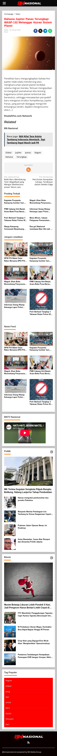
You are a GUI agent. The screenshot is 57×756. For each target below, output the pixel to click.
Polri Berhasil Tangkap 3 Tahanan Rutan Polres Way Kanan (15, 219)
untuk (8, 702)
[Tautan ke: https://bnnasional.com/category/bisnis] (51, 557)
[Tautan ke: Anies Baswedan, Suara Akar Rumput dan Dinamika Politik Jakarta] (10, 543)
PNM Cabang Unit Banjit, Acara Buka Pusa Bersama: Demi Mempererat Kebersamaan (15, 210)
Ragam (38, 152)
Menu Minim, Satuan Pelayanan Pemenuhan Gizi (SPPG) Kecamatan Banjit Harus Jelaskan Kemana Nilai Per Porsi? (40, 219)
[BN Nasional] (29, 3)
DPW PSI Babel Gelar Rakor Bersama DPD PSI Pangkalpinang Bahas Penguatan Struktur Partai (15, 259)
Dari (7, 724)
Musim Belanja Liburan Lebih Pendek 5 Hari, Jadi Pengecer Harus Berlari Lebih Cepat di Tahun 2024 (27, 606)
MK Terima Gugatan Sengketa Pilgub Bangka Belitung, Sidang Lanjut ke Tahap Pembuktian (28, 490)
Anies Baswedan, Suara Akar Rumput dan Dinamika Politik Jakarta (34, 540)
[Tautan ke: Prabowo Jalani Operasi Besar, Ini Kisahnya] (10, 529)
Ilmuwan (10, 719)
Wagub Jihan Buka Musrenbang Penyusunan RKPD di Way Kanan (40, 201)
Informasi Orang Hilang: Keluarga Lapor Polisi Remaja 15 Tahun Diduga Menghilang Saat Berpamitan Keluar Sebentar (40, 210)
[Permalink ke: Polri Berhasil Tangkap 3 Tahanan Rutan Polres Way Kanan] (41, 299)
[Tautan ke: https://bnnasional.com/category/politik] (51, 452)
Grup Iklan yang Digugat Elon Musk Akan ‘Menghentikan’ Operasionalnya (34, 642)
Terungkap (22, 157)
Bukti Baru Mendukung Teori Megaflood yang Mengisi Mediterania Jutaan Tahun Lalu (15, 182)
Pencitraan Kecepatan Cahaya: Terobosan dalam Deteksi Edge (43, 181)
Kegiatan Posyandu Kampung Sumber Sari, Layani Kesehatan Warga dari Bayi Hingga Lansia (14, 201)
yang (8, 691)
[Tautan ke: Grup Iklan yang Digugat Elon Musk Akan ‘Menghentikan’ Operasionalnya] (10, 645)
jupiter (18, 152)
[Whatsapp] (50, 31)
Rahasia (9, 157)
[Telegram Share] (45, 31)
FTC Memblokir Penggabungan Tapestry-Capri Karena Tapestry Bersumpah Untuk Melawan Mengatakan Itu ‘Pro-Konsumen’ (35, 614)
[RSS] (28, 169)
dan (7, 697)
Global (8, 152)
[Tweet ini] (40, 31)
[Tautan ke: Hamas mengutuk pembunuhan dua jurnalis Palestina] (10, 502)
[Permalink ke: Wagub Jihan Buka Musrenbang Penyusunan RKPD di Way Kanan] (16, 272)
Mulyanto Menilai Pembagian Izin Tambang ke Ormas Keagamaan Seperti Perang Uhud (35, 513)
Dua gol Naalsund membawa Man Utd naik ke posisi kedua (41, 227)
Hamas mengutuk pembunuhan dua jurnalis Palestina (33, 499)
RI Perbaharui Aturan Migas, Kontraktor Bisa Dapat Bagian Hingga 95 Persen (35, 628)
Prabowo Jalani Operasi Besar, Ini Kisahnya (32, 526)
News (6, 32)
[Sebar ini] (35, 31)
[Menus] (4, 3)
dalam (8, 713)
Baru (8, 708)
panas (28, 152)
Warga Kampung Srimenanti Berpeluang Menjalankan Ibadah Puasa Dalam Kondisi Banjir (15, 227)
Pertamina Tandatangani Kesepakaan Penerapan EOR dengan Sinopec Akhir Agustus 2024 (34, 656)
